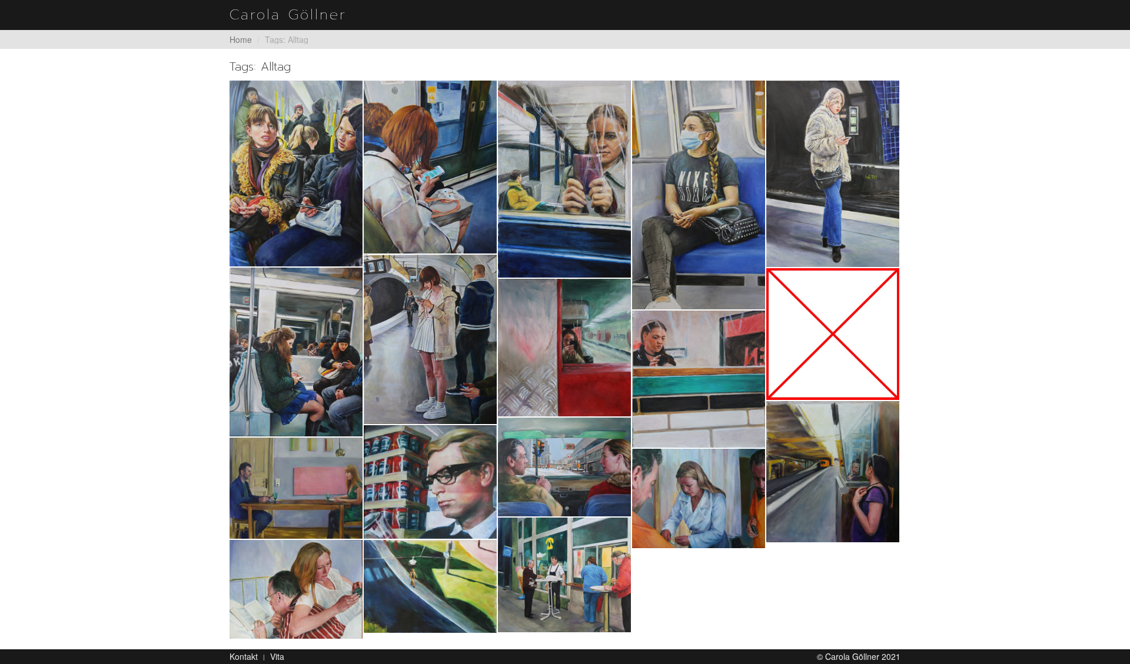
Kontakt (244, 656)
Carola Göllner (288, 14)
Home (241, 39)
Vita (277, 656)
